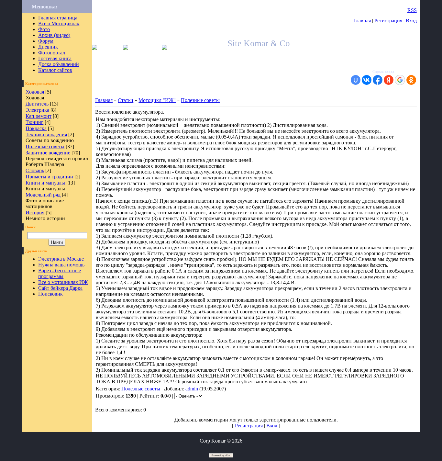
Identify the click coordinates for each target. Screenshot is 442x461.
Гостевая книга (55, 58)
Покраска (36, 128)
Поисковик (50, 294)
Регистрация (388, 20)
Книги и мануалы (45, 183)
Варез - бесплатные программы (59, 273)
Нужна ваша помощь (61, 264)
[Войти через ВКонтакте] (366, 80)
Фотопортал (51, 52)
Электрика (37, 110)
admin (191, 388)
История (35, 212)
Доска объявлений (58, 64)
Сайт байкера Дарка (60, 288)
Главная (362, 20)
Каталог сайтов (55, 70)
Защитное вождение (48, 152)
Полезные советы (45, 146)
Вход (411, 20)
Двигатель (37, 104)
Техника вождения (46, 134)
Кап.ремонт (38, 116)
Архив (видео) (54, 35)
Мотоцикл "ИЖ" (157, 100)
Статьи (125, 100)
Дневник (48, 47)
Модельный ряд (43, 194)
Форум (45, 41)
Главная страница (57, 17)
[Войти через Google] (400, 80)
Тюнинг (34, 122)
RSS (412, 10)
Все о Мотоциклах (58, 23)
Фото (44, 29)
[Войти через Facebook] (377, 80)
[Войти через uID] (355, 80)
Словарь (35, 170)
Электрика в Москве (61, 259)
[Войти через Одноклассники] (411, 80)
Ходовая (35, 92)
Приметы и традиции (49, 176)
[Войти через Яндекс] (388, 80)
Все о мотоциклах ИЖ (63, 282)
